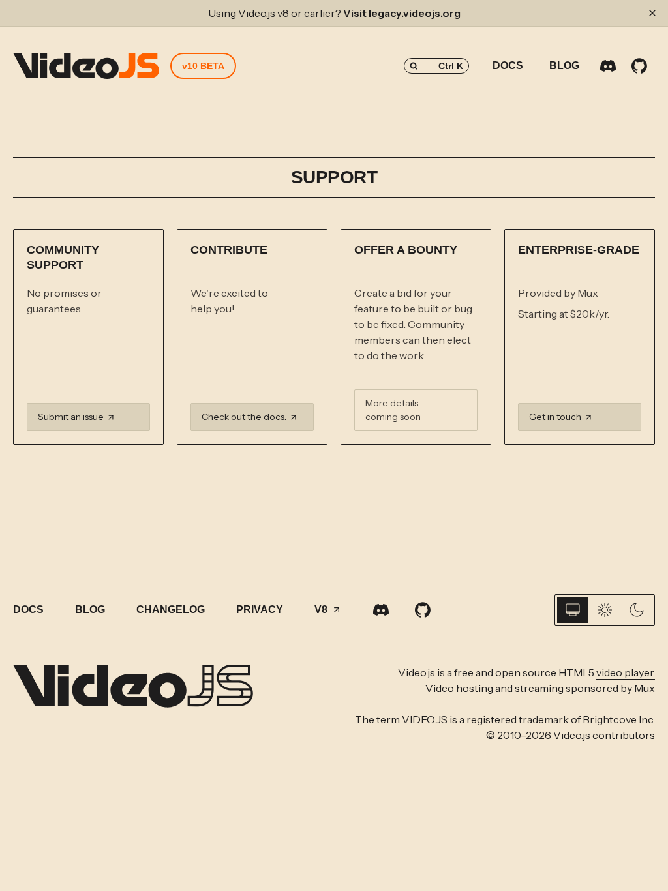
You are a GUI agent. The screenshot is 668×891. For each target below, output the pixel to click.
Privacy (259, 609)
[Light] (604, 610)
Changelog (170, 609)
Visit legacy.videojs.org (402, 13)
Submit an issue (71, 417)
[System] (572, 610)
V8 (320, 609)
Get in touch (555, 417)
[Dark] (636, 610)
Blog (564, 65)
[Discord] (608, 66)
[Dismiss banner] (652, 13)
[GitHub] (639, 66)
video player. (625, 672)
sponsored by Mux (610, 688)
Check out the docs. (244, 417)
